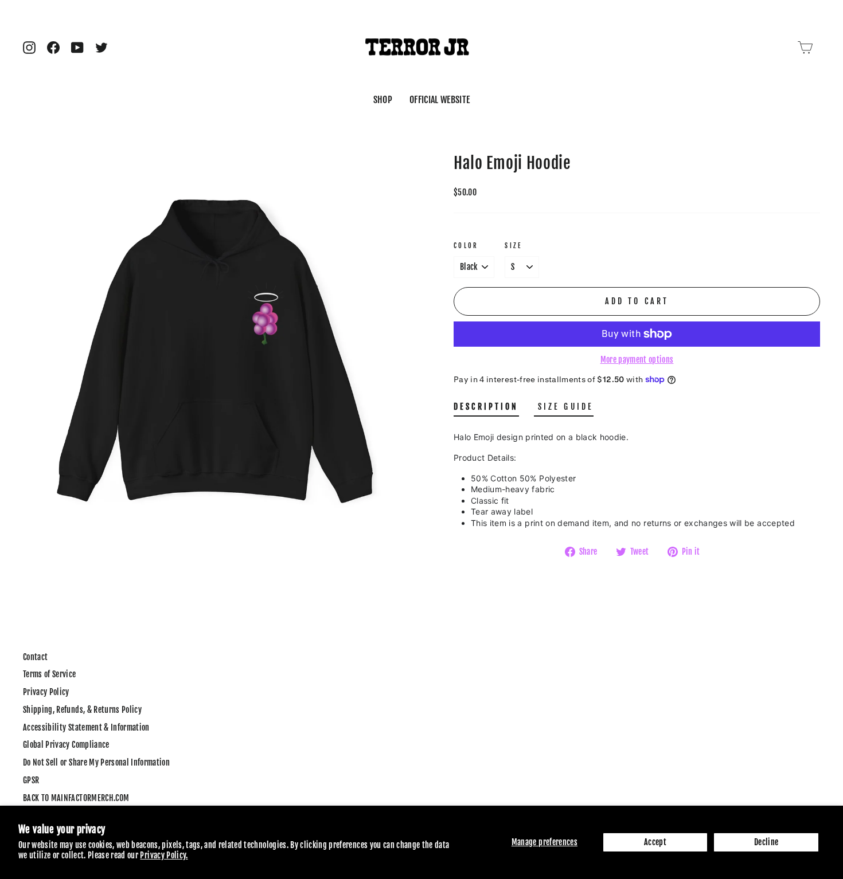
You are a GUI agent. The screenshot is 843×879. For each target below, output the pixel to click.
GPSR (31, 780)
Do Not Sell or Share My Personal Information (96, 762)
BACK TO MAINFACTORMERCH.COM (76, 798)
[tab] (486, 409)
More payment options (637, 359)
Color (466, 246)
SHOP (382, 99)
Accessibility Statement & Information (86, 727)
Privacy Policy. (164, 855)
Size (513, 246)
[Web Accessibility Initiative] (4, 865)
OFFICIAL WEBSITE (439, 99)
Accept (655, 842)
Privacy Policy (46, 692)
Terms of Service (49, 674)
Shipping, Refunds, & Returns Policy (82, 710)
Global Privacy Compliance (66, 744)
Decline (766, 842)
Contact (35, 657)
